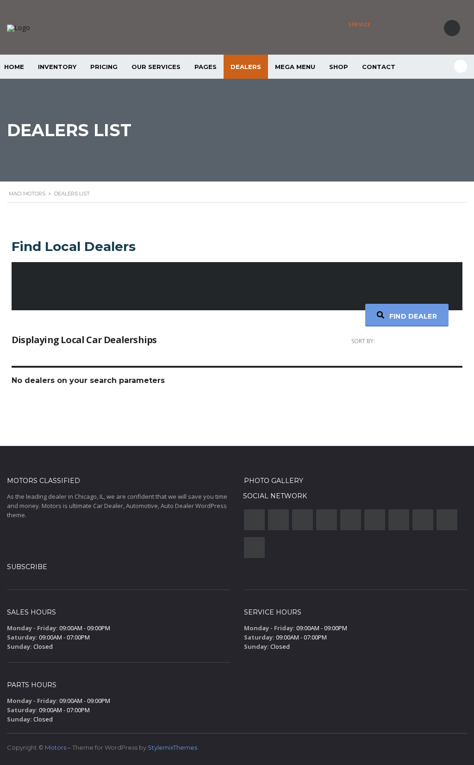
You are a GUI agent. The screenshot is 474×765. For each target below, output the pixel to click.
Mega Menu (295, 66)
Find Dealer (412, 316)
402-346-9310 (398, 24)
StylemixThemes (172, 747)
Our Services (156, 66)
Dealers (246, 66)
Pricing (104, 66)
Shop (338, 66)
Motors (55, 747)
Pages (205, 66)
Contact (378, 66)
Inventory (57, 66)
